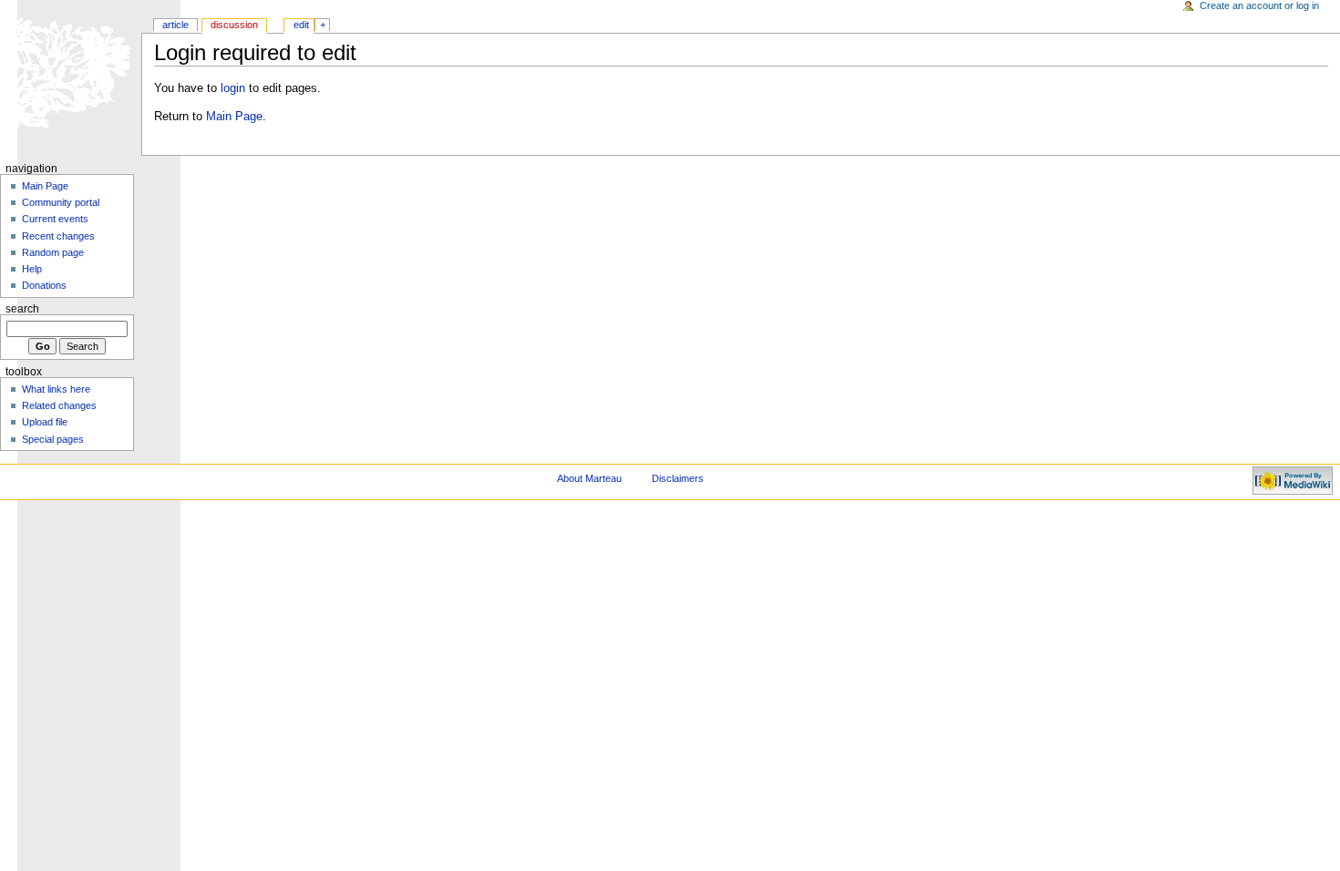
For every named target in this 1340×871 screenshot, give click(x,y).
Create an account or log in (1259, 5)
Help (32, 268)
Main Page (234, 116)
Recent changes (58, 236)
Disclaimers (678, 478)
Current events (55, 218)
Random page (53, 252)
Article (175, 24)
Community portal (60, 202)
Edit (301, 24)
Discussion (234, 24)
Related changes (59, 405)
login (233, 88)
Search (22, 308)
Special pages (53, 439)
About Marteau (589, 478)
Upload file (44, 421)
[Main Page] (70, 70)
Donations (44, 285)
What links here (56, 389)
